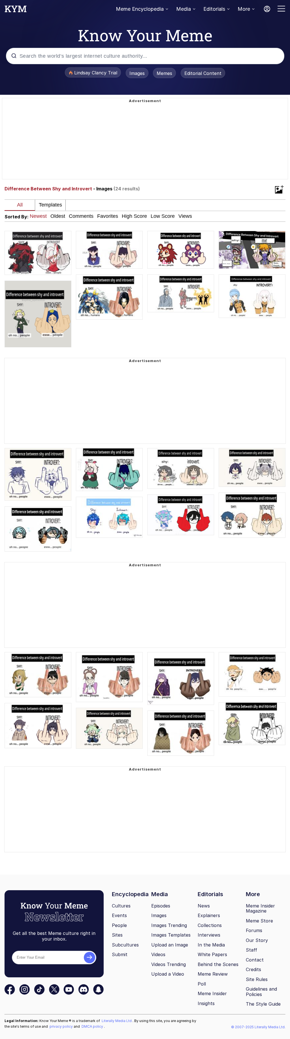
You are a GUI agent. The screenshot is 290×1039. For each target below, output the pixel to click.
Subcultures (125, 944)
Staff (251, 949)
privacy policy (62, 1026)
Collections (210, 925)
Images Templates (171, 934)
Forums (254, 930)
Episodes (160, 905)
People (119, 925)
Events (119, 915)
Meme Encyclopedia (139, 9)
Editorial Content (202, 73)
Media (183, 9)
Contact (255, 959)
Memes (164, 73)
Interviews (209, 934)
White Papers (212, 954)
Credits (253, 969)
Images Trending (169, 925)
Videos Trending (168, 964)
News (204, 905)
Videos (158, 954)
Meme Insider (212, 993)
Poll (202, 983)
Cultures (121, 905)
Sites (117, 934)
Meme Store (259, 920)
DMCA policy (93, 1026)
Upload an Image (169, 944)
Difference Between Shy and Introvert (48, 189)
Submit (119, 954)
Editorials (214, 9)
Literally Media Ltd (117, 1021)
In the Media (211, 944)
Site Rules (257, 979)
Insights (206, 1003)
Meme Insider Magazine (260, 908)
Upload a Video (167, 973)
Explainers (209, 915)
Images (137, 73)
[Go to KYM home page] (16, 10)
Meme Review (213, 973)
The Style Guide (263, 1003)
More (243, 9)
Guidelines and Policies (261, 991)
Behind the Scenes (218, 964)
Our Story (257, 940)
